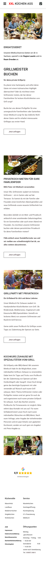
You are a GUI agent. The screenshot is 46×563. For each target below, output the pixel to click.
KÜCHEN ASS (21, 3)
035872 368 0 (31, 552)
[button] (5, 3)
